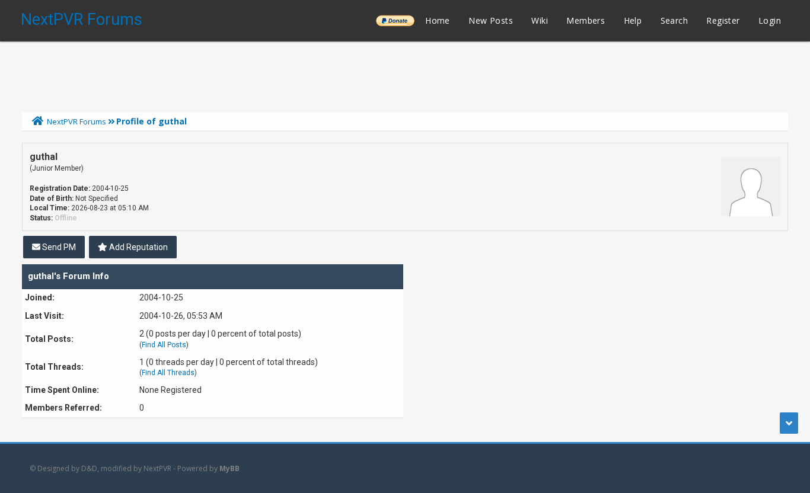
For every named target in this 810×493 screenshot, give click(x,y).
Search (674, 20)
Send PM (58, 247)
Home (437, 20)
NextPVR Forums (81, 19)
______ (395, 20)
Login (769, 20)
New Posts (490, 20)
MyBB (229, 468)
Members (585, 20)
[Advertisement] (405, 74)
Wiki (539, 20)
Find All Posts (164, 345)
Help (633, 20)
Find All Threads (168, 373)
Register (722, 20)
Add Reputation (137, 247)
